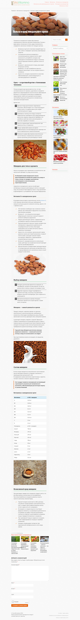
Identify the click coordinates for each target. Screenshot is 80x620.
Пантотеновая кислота (59, 127)
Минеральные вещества (61, 4)
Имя (12, 583)
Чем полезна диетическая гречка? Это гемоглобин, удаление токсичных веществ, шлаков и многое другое (60, 74)
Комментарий (15, 564)
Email (13, 588)
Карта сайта (65, 613)
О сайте (60, 613)
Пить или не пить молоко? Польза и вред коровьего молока (60, 91)
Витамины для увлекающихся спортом (44, 4)
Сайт (12, 594)
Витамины (52, 2)
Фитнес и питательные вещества (63, 98)
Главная (47, 2)
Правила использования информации (58, 615)
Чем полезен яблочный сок (63, 84)
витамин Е (43, 200)
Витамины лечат (64, 5)
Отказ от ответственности (62, 617)
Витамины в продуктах (62, 2)
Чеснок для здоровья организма (63, 65)
